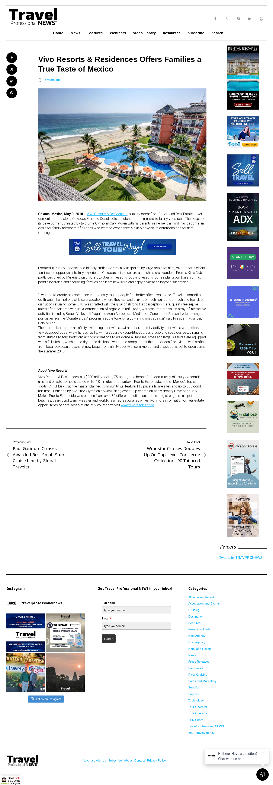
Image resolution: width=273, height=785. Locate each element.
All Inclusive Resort (201, 597)
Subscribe (196, 33)
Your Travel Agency (201, 732)
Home (58, 33)
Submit (108, 639)
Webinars (118, 33)
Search (217, 33)
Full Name (109, 603)
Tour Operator (197, 707)
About (128, 760)
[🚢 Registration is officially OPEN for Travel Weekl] (25, 632)
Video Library (144, 33)
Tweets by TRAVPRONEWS (241, 557)
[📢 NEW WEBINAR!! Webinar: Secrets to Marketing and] (65, 632)
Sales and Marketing (202, 681)
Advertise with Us (94, 760)
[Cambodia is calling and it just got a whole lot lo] (65, 672)
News (75, 33)
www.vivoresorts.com (137, 405)
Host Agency (196, 635)
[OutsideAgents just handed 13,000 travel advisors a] (25, 672)
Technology (196, 700)
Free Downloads (199, 629)
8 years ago (53, 79)
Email (106, 618)
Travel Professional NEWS (206, 726)
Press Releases (198, 661)
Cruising (193, 610)
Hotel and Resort (199, 648)
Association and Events (204, 603)
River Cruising (197, 674)
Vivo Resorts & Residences (107, 214)
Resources (171, 33)
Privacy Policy (156, 760)
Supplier (193, 687)
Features (95, 33)
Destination (195, 616)
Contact (139, 760)
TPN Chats (195, 720)
